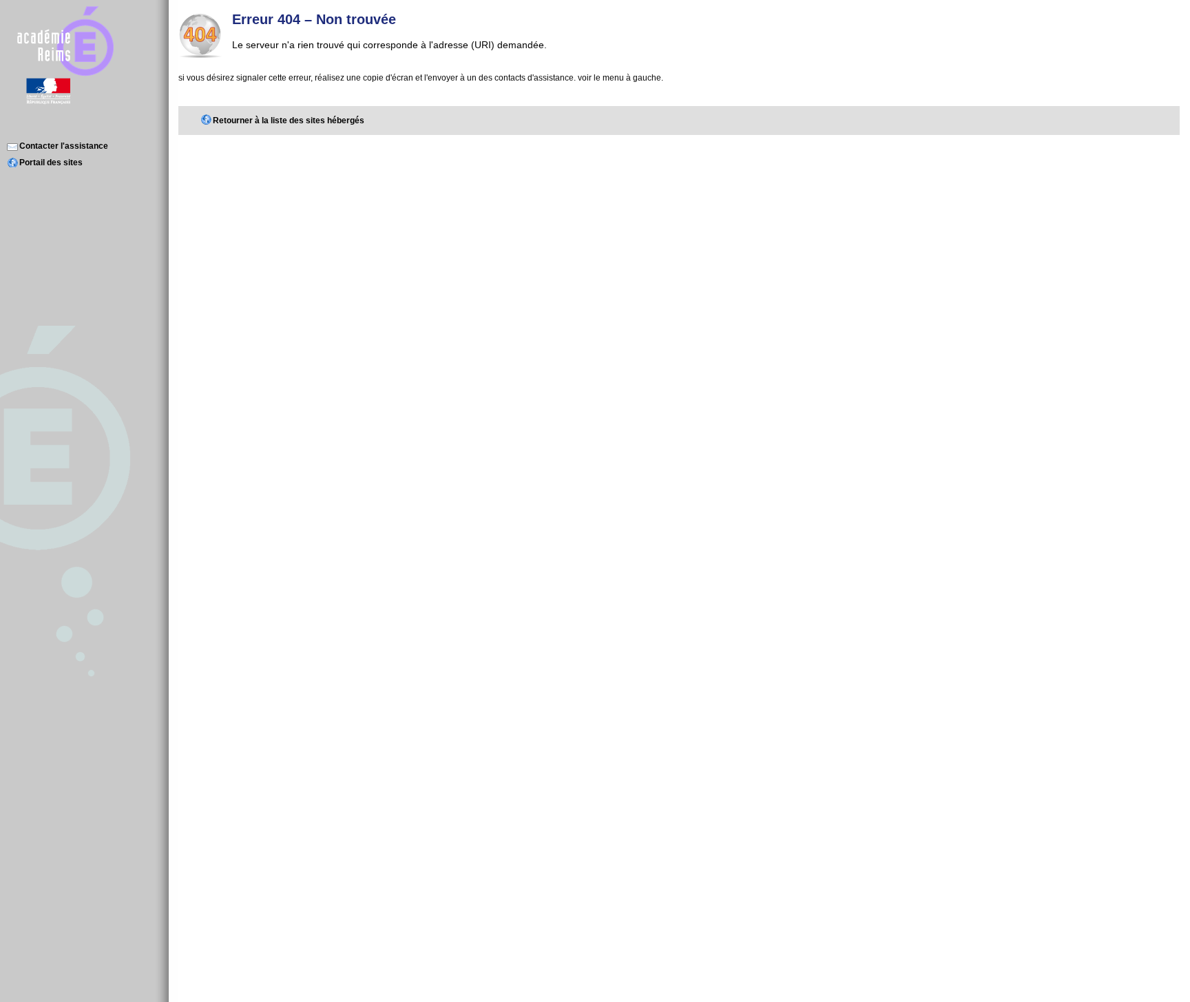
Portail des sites (51, 162)
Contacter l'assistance (63, 146)
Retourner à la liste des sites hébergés (288, 120)
